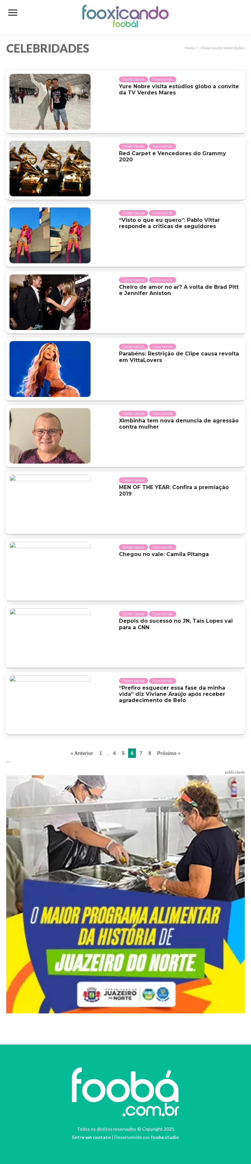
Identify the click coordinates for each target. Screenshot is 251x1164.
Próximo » (168, 753)
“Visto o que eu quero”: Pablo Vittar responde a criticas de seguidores (169, 223)
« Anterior (82, 753)
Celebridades (133, 79)
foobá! (125, 25)
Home (190, 48)
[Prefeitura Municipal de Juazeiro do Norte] (125, 893)
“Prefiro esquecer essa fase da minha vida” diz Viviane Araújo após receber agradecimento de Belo (172, 694)
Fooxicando (125, 14)
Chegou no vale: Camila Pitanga (164, 554)
